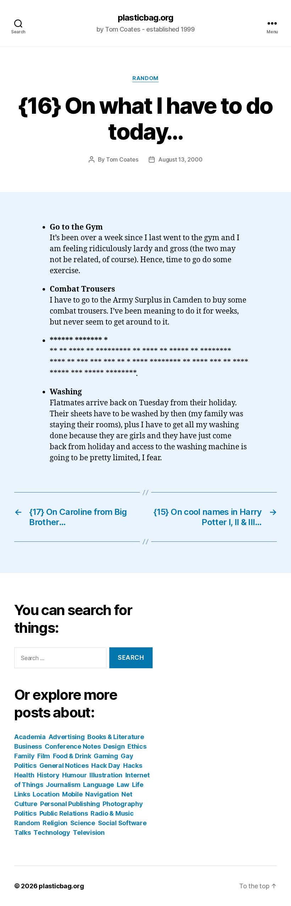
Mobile (72, 794)
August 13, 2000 (180, 159)
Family (24, 756)
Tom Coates (122, 159)
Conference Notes (73, 746)
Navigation (102, 794)
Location (46, 794)
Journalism (63, 784)
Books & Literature (115, 737)
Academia (30, 737)
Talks (22, 832)
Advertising (67, 737)
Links (22, 794)
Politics (25, 813)
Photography (123, 803)
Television (88, 832)
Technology (51, 832)
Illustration (105, 775)
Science (82, 823)
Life (137, 784)
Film (43, 756)
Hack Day (105, 765)
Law (123, 784)
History (48, 775)
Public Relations (63, 813)
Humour (74, 775)
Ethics (136, 746)
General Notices (64, 765)
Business (28, 746)
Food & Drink (72, 756)
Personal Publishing (70, 803)
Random (145, 78)
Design (114, 746)
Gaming (106, 756)
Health (24, 775)
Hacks (132, 765)
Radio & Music (112, 813)
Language (98, 784)
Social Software (122, 823)
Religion (55, 823)
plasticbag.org (145, 17)
